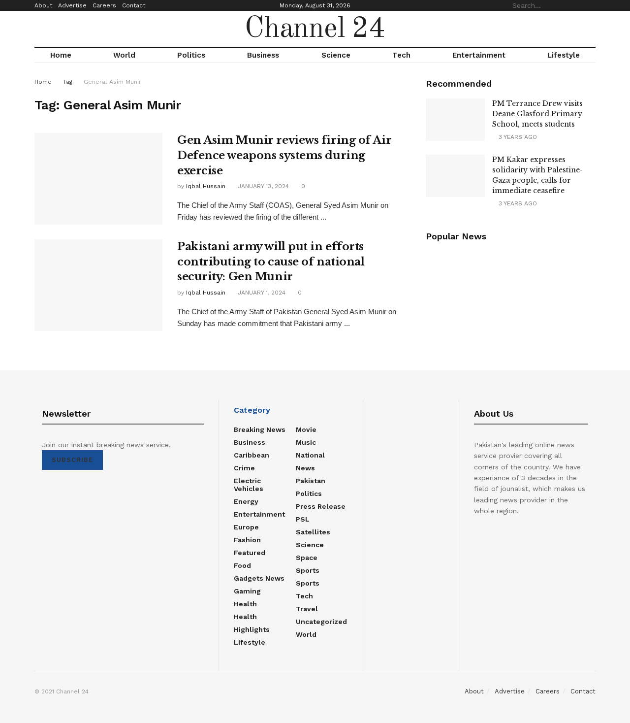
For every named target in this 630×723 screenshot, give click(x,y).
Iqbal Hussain (205, 186)
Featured (249, 553)
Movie (306, 429)
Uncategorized (321, 621)
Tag (67, 81)
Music (306, 442)
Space (306, 557)
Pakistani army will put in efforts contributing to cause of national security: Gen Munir (270, 262)
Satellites (313, 532)
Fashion (247, 540)
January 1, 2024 (260, 292)
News (305, 468)
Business (263, 55)
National (310, 455)
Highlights (252, 629)
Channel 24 (315, 29)
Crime (244, 468)
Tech (401, 55)
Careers (104, 5)
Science (335, 55)
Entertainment (478, 55)
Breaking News (259, 429)
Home (60, 55)
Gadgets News (259, 578)
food (242, 565)
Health (245, 604)
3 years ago (517, 136)
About (43, 5)
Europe (246, 527)
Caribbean (251, 455)
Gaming (247, 591)
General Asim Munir (112, 81)
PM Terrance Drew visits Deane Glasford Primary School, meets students (537, 114)
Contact (133, 5)
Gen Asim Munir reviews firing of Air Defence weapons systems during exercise (284, 155)
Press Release (321, 506)
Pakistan (310, 481)
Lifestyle (563, 55)
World (124, 55)
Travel (307, 609)
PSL (303, 519)
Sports (307, 570)
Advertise (72, 5)
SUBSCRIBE (72, 459)
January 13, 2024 (262, 186)
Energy (246, 501)
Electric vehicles (248, 485)
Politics (191, 55)
